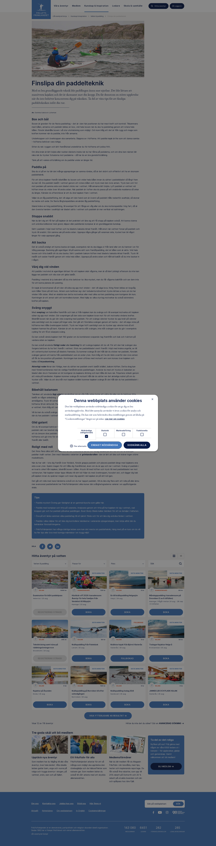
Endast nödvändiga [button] (104, 445)
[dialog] (108, 423)
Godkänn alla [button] (136, 445)
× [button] (152, 399)
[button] (78, 447)
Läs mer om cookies (115, 419)
